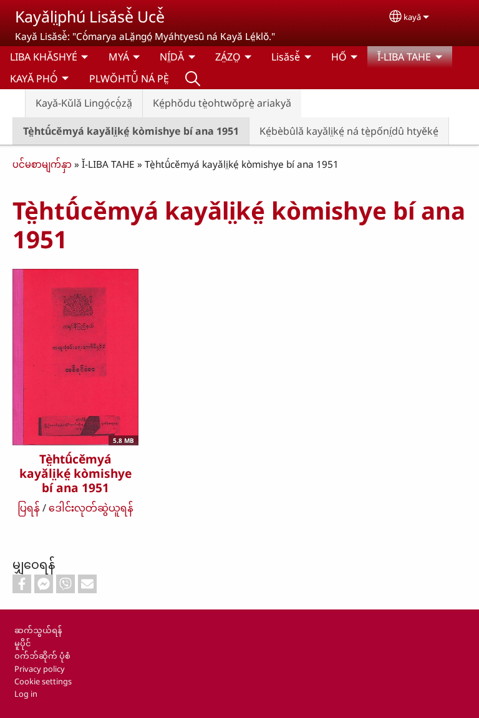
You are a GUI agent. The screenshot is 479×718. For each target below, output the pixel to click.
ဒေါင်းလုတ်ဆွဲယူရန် (91, 508)
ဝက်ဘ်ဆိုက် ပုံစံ (42, 655)
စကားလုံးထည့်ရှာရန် (193, 78)
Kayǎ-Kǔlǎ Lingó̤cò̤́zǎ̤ (84, 103)
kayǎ (412, 16)
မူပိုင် (22, 643)
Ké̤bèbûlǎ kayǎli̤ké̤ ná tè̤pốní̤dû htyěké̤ (348, 131)
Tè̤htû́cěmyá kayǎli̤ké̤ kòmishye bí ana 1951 (131, 131)
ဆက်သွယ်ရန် (38, 630)
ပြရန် (28, 508)
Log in (25, 693)
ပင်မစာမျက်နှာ (42, 164)
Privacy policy (39, 668)
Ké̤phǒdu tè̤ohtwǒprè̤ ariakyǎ (222, 103)
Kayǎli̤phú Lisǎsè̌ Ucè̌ (90, 16)
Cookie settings (43, 681)
